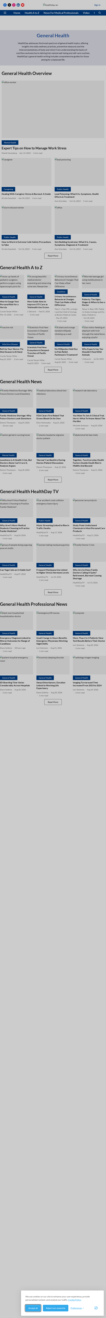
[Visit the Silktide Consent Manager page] (96, 1308)
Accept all (33, 1308)
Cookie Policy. (74, 1299)
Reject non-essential (55, 1308)
